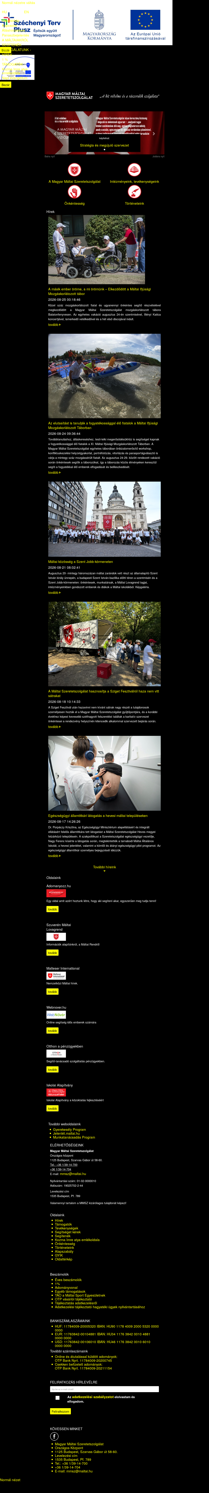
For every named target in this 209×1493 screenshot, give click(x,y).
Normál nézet (10, 1479)
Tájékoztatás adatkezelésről (76, 1302)
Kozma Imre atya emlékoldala (15, 71)
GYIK (59, 1255)
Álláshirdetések (13, 30)
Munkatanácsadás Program (74, 1137)
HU (4, 11)
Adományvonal (66, 1287)
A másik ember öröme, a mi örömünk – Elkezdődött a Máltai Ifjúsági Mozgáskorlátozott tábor (99, 291)
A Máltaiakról (15, 39)
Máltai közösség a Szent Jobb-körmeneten (80, 561)
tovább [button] (52, 909)
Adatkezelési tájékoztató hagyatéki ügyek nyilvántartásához (100, 1306)
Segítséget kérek (68, 1231)
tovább (53, 324)
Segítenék (12, 44)
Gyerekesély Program (69, 1129)
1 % (5, 59)
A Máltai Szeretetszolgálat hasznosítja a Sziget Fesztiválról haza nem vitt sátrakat (103, 693)
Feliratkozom (60, 1411)
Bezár (6, 84)
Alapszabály (64, 1251)
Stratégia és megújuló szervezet (104, 145)
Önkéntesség (65, 1243)
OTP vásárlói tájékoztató (73, 1299)
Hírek (7, 54)
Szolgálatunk (16, 49)
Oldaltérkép (10, 20)
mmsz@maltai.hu (73, 1173)
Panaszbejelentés (15, 35)
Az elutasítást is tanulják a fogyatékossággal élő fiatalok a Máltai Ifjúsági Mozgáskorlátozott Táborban (103, 425)
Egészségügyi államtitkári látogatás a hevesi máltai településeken (98, 815)
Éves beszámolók (68, 1279)
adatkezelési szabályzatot (93, 1396)
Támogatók (12, 64)
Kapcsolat (9, 25)
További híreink (104, 866)
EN (26, 11)
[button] (55, 132)
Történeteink (64, 1247)
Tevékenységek (66, 1228)
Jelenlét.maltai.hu (66, 1133)
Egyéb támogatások (70, 1291)
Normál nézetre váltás (18, 2)
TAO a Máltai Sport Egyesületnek (80, 1295)
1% (57, 1283)
